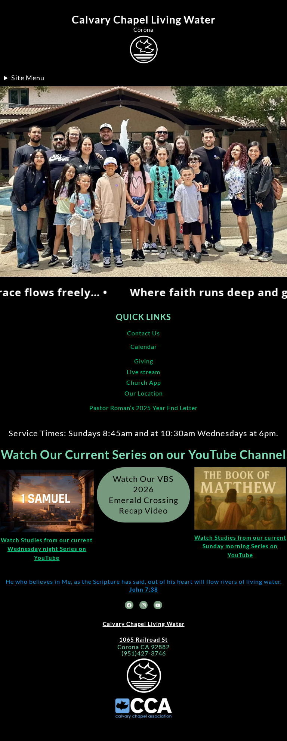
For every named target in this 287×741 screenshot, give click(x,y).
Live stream (143, 371)
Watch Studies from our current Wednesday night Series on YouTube (47, 549)
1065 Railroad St (143, 639)
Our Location (143, 393)
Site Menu (27, 78)
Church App (143, 382)
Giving (143, 361)
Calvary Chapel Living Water (143, 19)
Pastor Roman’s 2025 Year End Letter (143, 407)
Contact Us (143, 333)
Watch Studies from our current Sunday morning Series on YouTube (240, 546)
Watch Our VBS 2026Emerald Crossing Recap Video (143, 495)
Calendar (143, 346)
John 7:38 (143, 589)
